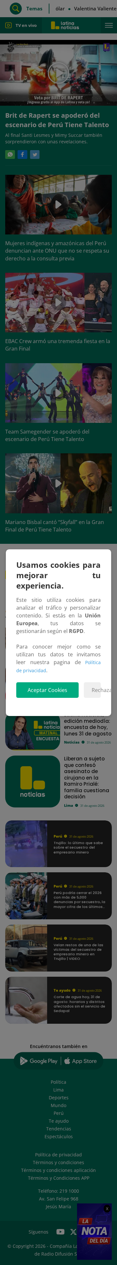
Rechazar (96, 690)
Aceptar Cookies (47, 690)
